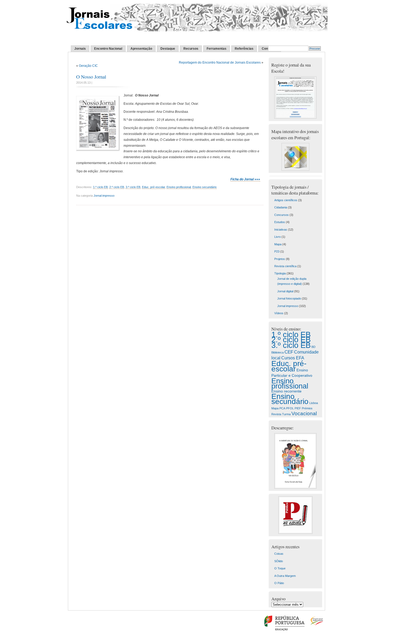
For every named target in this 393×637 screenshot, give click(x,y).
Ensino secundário (204, 187)
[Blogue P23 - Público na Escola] (295, 532)
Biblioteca (277, 352)
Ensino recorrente (286, 391)
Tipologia (280, 273)
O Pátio (279, 583)
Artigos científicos (285, 200)
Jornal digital (285, 291)
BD (313, 346)
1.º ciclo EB (100, 187)
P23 (276, 251)
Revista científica (285, 266)
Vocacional (304, 413)
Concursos (281, 214)
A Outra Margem (285, 575)
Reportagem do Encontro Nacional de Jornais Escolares (220, 62)
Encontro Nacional (108, 49)
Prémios (307, 408)
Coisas (278, 553)
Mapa (278, 244)
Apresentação (141, 49)
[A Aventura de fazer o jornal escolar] (295, 487)
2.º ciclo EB (116, 187)
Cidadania (280, 207)
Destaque (167, 49)
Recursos (190, 49)
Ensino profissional (179, 187)
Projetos (279, 259)
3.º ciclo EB (133, 187)
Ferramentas (216, 49)
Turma (286, 414)
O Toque (280, 568)
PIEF (298, 408)
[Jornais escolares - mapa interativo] (295, 169)
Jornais (80, 49)
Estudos (279, 222)
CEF (288, 352)
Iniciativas (280, 229)
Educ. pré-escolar (153, 187)
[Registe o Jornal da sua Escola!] (295, 117)
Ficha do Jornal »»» (245, 179)
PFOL (290, 408)
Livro (277, 236)
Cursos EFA (292, 357)
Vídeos (278, 313)
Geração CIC (88, 66)
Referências (244, 49)
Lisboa (313, 403)
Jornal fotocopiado (289, 298)
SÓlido (278, 561)
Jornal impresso (104, 195)
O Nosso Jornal (91, 76)
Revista (276, 414)
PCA (282, 408)
